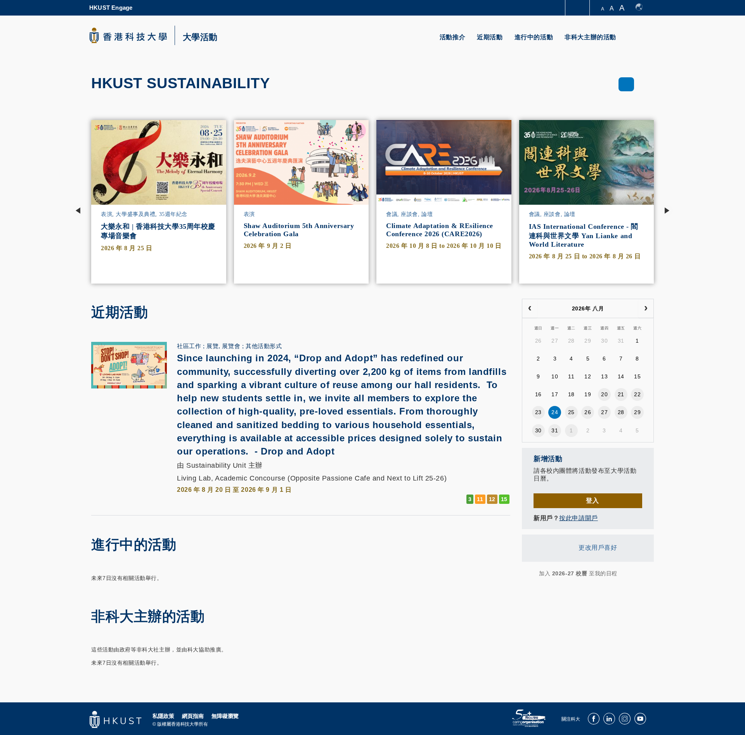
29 (587, 341)
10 (554, 376)
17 (554, 394)
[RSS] (527, 573)
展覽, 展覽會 (223, 346)
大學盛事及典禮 (135, 214)
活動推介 (452, 37)
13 (604, 376)
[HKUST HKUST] (128, 35)
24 (554, 412)
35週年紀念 (173, 214)
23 (538, 412)
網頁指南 (193, 716)
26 (538, 341)
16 (538, 394)
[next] (645, 308)
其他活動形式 (264, 346)
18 (571, 394)
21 (621, 394)
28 (571, 341)
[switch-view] (626, 84)
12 (587, 376)
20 (604, 394)
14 (621, 376)
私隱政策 (163, 716)
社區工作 (189, 346)
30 (604, 341)
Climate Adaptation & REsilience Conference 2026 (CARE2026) (439, 230)
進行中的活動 (534, 37)
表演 (106, 214)
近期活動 (489, 37)
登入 (592, 500)
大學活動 (200, 37)
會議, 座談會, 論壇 (409, 214)
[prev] (529, 308)
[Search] (642, 42)
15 (637, 376)
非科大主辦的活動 (590, 37)
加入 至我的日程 (578, 573)
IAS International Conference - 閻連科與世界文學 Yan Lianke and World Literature (584, 235)
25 (571, 412)
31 (621, 341)
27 (554, 341)
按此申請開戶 (578, 518)
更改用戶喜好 (598, 548)
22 (637, 394)
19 (587, 394)
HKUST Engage (110, 7)
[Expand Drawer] (578, 8)
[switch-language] (643, 8)
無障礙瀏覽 (225, 716)
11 (571, 376)
